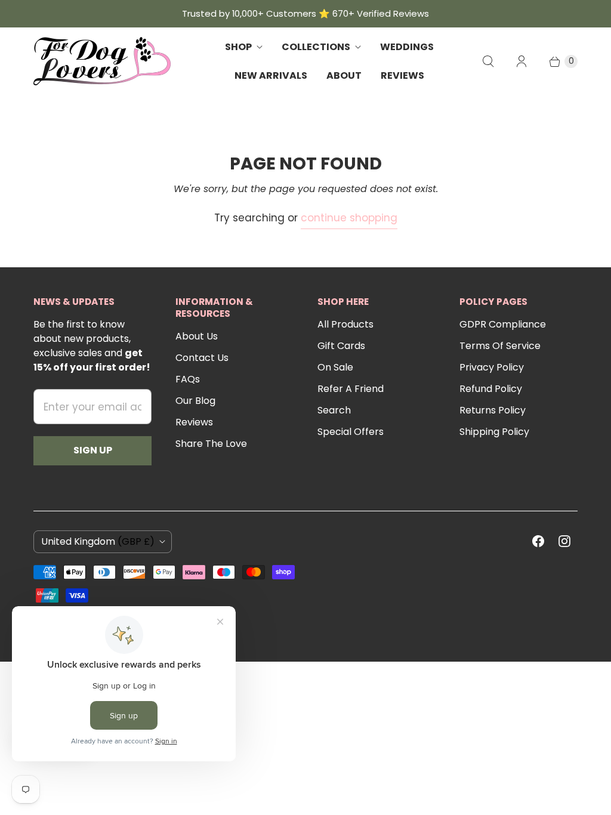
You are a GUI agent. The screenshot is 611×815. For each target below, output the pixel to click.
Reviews (194, 422)
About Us (196, 336)
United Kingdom (98, 541)
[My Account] (521, 61)
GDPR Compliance (502, 324)
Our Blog (195, 400)
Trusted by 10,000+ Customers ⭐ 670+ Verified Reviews (305, 13)
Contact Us (202, 358)
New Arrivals (270, 75)
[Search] (488, 61)
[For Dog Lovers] (102, 61)
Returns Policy (492, 410)
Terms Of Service (500, 346)
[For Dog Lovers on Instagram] (564, 541)
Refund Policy (490, 389)
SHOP (238, 47)
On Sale (335, 367)
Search (334, 410)
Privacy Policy (491, 367)
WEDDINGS (407, 47)
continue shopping (349, 218)
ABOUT (344, 75)
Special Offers (350, 432)
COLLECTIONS (316, 47)
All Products (345, 324)
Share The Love (211, 443)
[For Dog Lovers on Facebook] (538, 541)
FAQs (187, 379)
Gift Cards (341, 346)
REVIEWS (402, 75)
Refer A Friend (350, 389)
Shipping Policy (494, 432)
